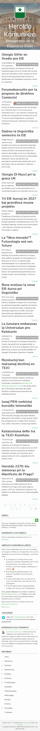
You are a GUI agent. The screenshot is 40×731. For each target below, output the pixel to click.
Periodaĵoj (8, 708)
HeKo (6, 657)
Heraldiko (8, 687)
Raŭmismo (8, 661)
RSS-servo (5, 607)
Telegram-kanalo (20, 617)
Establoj (7, 674)
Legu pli (35, 86)
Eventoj (7, 704)
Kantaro (7, 699)
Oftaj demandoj (10, 691)
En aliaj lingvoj (9, 682)
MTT (11, 723)
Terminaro (8, 712)
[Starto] (20, 12)
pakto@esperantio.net (12, 594)
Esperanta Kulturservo (10, 604)
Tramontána (26, 723)
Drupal (20, 725)
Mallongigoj (9, 695)
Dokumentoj (9, 669)
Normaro (7, 665)
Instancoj (7, 678)
